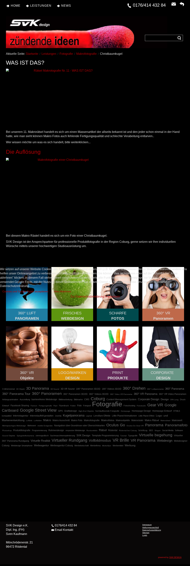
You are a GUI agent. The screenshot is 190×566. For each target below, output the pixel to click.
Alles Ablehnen (62, 291)
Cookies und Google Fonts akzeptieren (25, 291)
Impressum (112, 296)
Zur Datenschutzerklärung (87, 296)
